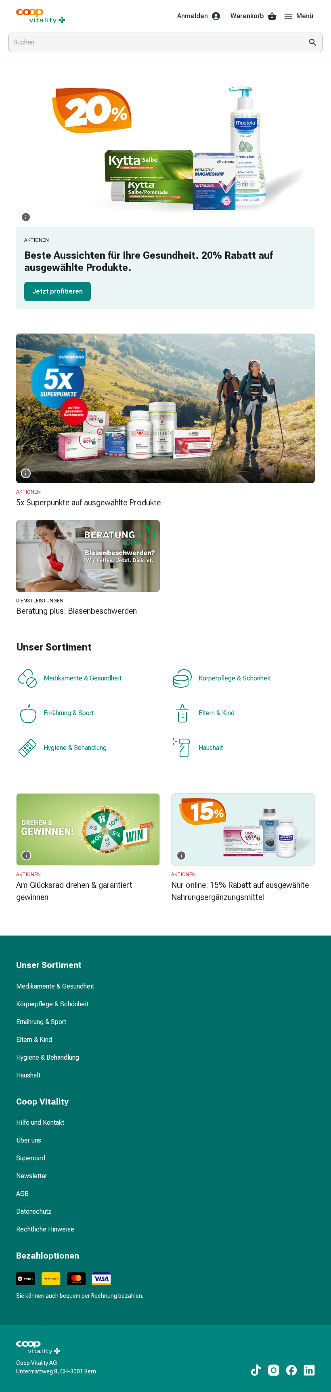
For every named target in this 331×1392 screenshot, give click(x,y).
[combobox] (154, 42)
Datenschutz (34, 1211)
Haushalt (211, 748)
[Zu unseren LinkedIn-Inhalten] (309, 1370)
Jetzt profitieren (57, 291)
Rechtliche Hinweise (45, 1229)
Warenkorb (247, 16)
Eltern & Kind (217, 713)
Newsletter (31, 1176)
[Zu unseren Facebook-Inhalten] (291, 1370)
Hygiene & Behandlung (75, 748)
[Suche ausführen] (313, 42)
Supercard (30, 1158)
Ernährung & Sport (69, 713)
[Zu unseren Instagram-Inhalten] (273, 1370)
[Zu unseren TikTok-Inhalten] (256, 1370)
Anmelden (192, 16)
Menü (304, 16)
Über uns (28, 1140)
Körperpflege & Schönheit (235, 678)
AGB (22, 1194)
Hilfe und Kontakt (40, 1122)
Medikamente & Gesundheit (83, 678)
